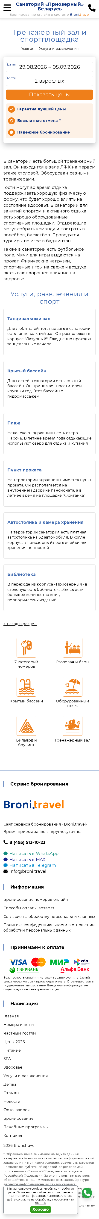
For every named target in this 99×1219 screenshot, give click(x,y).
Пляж (13, 423)
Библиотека (21, 574)
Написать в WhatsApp (33, 853)
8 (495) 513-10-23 (27, 842)
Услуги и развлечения (59, 49)
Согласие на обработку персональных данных (49, 916)
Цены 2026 (14, 1042)
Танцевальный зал (28, 318)
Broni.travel (25, 1145)
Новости (11, 1101)
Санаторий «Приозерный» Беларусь (50, 6)
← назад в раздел (20, 624)
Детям (9, 1084)
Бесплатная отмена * (39, 120)
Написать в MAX (27, 859)
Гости (12, 78)
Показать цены (49, 94)
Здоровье (13, 1067)
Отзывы (11, 1093)
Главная (27, 49)
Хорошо (40, 1209)
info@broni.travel (27, 871)
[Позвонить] (92, 8)
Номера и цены (18, 1025)
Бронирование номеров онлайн (35, 899)
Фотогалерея (16, 1110)
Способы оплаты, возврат (28, 908)
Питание (12, 1050)
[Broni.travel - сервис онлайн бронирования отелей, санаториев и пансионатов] (33, 804)
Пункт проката (24, 470)
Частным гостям (19, 1033)
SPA (7, 1059)
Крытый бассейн (26, 371)
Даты (11, 64)
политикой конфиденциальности (34, 1195)
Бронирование (18, 1118)
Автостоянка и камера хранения (45, 522)
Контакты (12, 1135)
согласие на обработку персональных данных (45, 1201)
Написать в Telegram (32, 865)
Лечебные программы (26, 1127)
